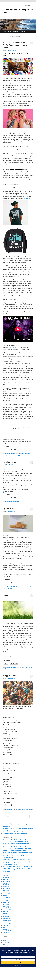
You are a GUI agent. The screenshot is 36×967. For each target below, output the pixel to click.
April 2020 (5, 915)
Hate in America (9, 462)
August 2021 (6, 906)
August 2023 (6, 890)
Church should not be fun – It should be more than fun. (17, 832)
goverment (25, 667)
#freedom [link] (10, 493)
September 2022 (7, 897)
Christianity (27, 453)
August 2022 (6, 899)
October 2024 (6, 881)
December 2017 (7, 931)
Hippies (27, 809)
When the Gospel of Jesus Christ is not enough (15, 833)
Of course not (27, 198)
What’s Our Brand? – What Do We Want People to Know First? (15, 45)
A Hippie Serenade (11, 675)
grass (30, 667)
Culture (23, 809)
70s (20, 809)
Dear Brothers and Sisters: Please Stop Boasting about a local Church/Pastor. (17, 869)
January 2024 (6, 886)
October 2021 (6, 904)
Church (4, 455)
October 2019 (6, 922)
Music (4, 940)
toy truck (25, 587)
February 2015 (6, 932)
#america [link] (15, 493)
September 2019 (7, 924)
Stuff (4, 946)
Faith (9, 31)
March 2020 (6, 916)
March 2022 (6, 902)
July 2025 (5, 879)
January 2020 (6, 918)
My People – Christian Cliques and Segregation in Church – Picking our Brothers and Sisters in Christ (17, 843)
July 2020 (5, 911)
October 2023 (6, 888)
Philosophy (15, 31)
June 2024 (5, 883)
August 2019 (6, 925)
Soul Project (23, 31)
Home (4, 31)
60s (18, 809)
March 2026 (6, 878)
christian (22, 453)
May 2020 (5, 913)
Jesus (11, 455)
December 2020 (7, 908)
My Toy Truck (8, 508)
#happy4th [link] (5, 493)
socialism (5, 669)
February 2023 (6, 893)
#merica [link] (20, 493)
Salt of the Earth (13, 347)
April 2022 (5, 901)
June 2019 (5, 927)
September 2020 (7, 909)
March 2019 (6, 929)
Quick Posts (16, 587)
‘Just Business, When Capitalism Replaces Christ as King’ (18, 823)
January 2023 (6, 895)
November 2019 (7, 920)
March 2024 (6, 885)
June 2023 (5, 892)
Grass (5, 595)
